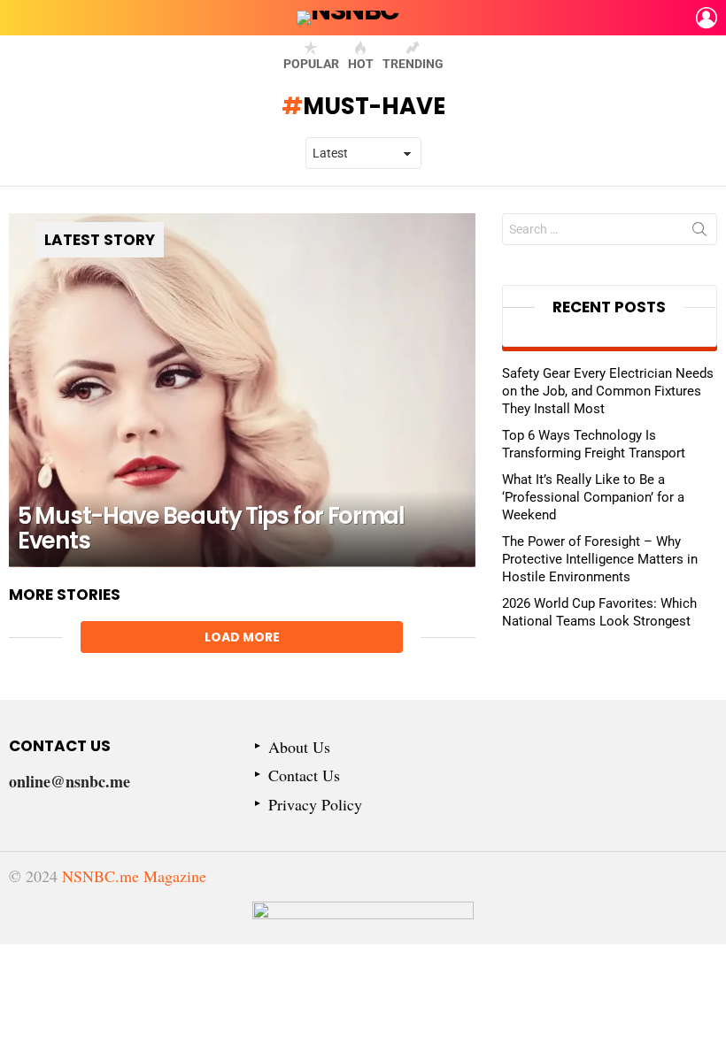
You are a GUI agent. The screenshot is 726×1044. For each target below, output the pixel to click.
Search (699, 232)
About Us (299, 747)
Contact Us (304, 775)
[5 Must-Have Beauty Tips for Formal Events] (242, 390)
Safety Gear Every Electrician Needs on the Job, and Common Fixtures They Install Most (608, 391)
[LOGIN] (706, 17)
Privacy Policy (315, 805)
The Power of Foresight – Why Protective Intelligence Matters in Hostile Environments (600, 559)
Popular (311, 64)
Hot (361, 64)
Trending (413, 64)
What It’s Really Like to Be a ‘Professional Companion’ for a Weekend (593, 497)
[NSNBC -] (363, 923)
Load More (242, 637)
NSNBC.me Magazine (134, 876)
